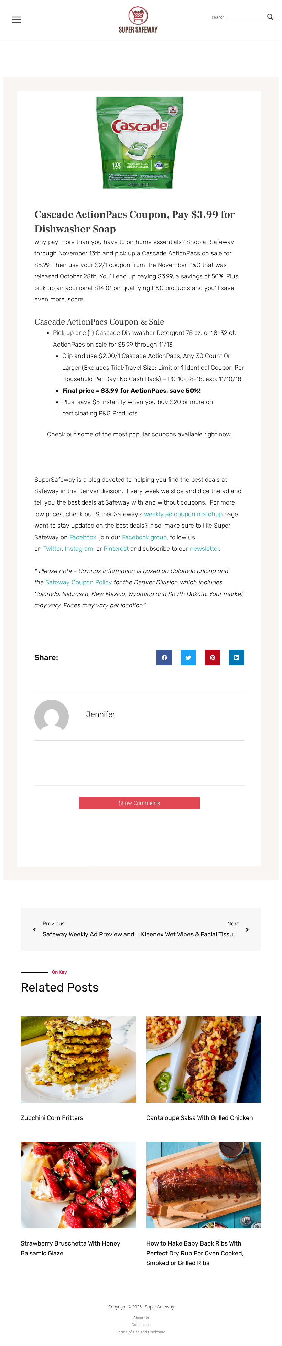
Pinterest (117, 548)
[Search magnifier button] (270, 17)
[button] (164, 657)
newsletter (204, 548)
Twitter (52, 548)
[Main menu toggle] (16, 19)
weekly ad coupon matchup (183, 514)
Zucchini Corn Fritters (52, 1118)
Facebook (82, 537)
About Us (141, 1318)
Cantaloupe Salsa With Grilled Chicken (199, 1118)
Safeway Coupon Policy (78, 582)
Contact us (141, 1325)
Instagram (79, 548)
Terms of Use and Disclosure (141, 1332)
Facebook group (144, 537)
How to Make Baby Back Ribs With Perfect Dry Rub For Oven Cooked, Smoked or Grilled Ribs (194, 1253)
